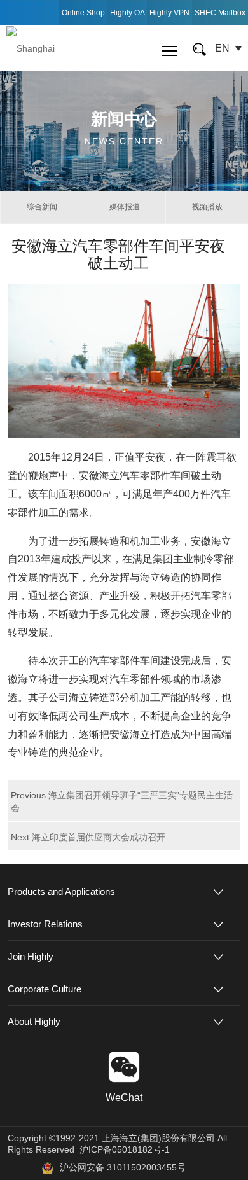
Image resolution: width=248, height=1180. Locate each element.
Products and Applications (61, 891)
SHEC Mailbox (220, 12)
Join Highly (30, 956)
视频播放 (207, 206)
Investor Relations (45, 924)
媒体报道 (124, 206)
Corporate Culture (44, 988)
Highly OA (127, 12)
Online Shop (83, 12)
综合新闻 (42, 206)
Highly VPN (169, 12)
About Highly (34, 1021)
